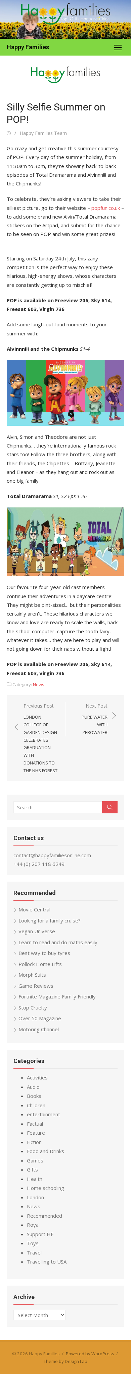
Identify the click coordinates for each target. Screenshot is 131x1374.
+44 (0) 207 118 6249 (38, 864)
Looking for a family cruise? (49, 920)
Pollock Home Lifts (40, 964)
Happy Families (28, 47)
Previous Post (40, 738)
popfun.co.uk (105, 208)
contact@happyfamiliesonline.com (52, 855)
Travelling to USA (47, 1261)
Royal (33, 1224)
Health (34, 1179)
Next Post (94, 719)
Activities (37, 1077)
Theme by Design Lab (65, 1361)
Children (36, 1105)
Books (34, 1096)
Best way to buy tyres (44, 953)
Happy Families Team (43, 133)
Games (35, 1160)
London (35, 1197)
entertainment (43, 1114)
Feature (36, 1132)
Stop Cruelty (32, 1007)
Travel (34, 1252)
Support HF (40, 1234)
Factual (35, 1123)
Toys (33, 1243)
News (38, 684)
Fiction (34, 1142)
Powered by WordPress (90, 1354)
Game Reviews (35, 985)
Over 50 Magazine (39, 1018)
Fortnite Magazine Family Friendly (57, 996)
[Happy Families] (65, 19)
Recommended (44, 1215)
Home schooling (45, 1188)
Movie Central (34, 909)
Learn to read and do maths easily (57, 942)
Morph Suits (32, 974)
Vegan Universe (36, 931)
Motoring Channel (38, 1029)
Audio (33, 1086)
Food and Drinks (45, 1151)
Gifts (32, 1169)
